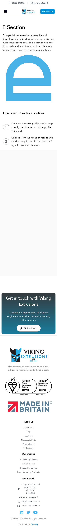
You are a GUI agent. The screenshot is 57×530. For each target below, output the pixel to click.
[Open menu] (5, 11)
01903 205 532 (18, 3)
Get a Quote (47, 11)
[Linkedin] (22, 512)
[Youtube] (35, 512)
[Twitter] (28, 512)
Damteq (34, 524)
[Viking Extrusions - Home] (28, 11)
